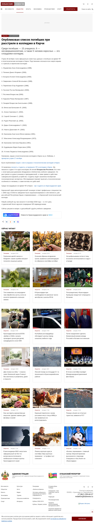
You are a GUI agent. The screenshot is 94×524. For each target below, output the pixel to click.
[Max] (17, 221)
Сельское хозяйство (23, 498)
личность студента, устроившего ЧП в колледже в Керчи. (32, 167)
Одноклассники (87, 4)
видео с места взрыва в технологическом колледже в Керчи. (38, 163)
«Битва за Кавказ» (38, 489)
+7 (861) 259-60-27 (85, 494)
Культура (19, 486)
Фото (18, 489)
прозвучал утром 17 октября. (11, 158)
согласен (82, 519)
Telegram (92, 4)
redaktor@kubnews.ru (84, 496)
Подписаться (13, 215)
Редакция (51, 496)
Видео (18, 492)
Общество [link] (37, 289)
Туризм (19, 495)
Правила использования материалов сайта (53, 504)
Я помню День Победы (52, 487)
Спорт (59, 9)
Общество (19, 9)
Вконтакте (83, 4)
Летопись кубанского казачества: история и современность (39, 494)
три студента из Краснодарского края (47, 186)
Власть (28, 9)
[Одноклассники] (10, 221)
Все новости (9, 9)
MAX (51, 215)
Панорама (36, 486)
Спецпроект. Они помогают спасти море (53, 492)
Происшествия (49, 9)
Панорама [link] (6, 253)
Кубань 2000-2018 (38, 501)
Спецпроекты (70, 9)
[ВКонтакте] (6, 221)
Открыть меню (2, 9)
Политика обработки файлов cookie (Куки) (54, 509)
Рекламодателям (53, 499)
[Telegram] (14, 221)
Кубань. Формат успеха (40, 504)
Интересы (20, 501)
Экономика (38, 9)
